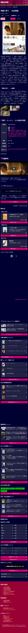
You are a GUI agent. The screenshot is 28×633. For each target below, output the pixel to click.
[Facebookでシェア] (11, 256)
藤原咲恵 (19, 134)
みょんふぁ (19, 136)
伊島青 (10, 134)
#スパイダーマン (4, 488)
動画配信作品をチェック (13, 402)
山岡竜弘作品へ (13, 235)
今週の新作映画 (6, 588)
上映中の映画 (6, 587)
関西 (2, 527)
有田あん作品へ (13, 222)
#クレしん (12, 488)
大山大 (21, 131)
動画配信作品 (6, 617)
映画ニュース (6, 615)
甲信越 (2, 533)
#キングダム (3, 491)
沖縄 (15, 538)
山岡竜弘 (18, 130)
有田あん (13, 127)
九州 (2, 538)
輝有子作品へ (13, 248)
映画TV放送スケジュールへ (13, 516)
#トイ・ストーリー (19, 488)
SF (1, 550)
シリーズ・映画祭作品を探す (14, 493)
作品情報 (9, 7)
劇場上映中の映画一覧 (13, 379)
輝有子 (22, 130)
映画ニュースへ (13, 442)
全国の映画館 (6, 600)
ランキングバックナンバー (9, 609)
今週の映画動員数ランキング (7, 357)
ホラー (16, 553)
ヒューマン (7, 15)
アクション (3, 548)
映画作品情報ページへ (5, 574)
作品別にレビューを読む (9, 594)
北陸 (15, 533)
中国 (2, 535)
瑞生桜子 (12, 131)
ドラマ (2, 15)
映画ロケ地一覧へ (13, 559)
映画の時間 (3, 7)
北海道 (2, 530)
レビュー (12, 18)
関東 (15, 525)
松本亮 (10, 136)
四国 (15, 535)
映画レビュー (13, 482)
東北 (15, 530)
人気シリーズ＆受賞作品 (9, 591)
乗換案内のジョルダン (10, 625)
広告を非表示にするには (20, 299)
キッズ (16, 550)
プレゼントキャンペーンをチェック (13, 334)
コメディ (3, 553)
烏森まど (20, 133)
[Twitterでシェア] (16, 256)
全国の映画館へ (13, 541)
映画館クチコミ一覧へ (13, 556)
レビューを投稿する (13, 201)
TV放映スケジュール (8, 618)
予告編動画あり (14, 15)
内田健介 (15, 134)
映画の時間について (13, 570)
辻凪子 (16, 133)
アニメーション (18, 548)
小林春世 (17, 131)
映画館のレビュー (7, 601)
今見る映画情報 (6, 620)
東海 (15, 527)
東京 (2, 525)
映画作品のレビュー (7, 592)
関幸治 (14, 136)
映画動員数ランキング (8, 608)
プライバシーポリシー (21, 625)
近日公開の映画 (6, 589)
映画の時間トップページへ (6, 576)
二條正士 (12, 133)
